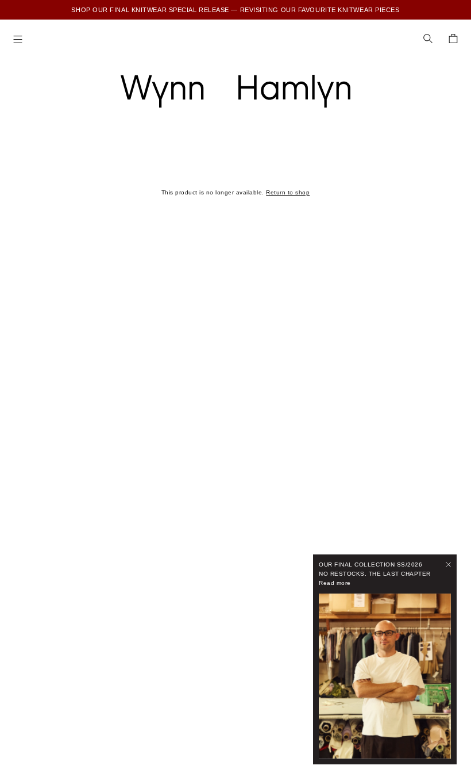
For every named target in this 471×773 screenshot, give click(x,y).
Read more (335, 583)
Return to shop (288, 192)
